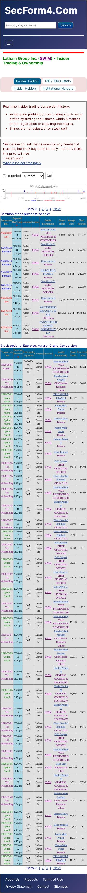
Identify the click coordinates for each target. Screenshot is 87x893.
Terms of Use (53, 879)
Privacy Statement (19, 886)
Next (57, 209)
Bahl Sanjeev (61, 461)
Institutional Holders (58, 88)
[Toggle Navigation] (9, 43)
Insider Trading (27, 81)
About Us (12, 879)
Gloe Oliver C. (48, 244)
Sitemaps (61, 886)
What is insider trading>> (22, 163)
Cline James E (48, 261)
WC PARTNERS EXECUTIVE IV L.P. (48, 311)
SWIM (45, 58)
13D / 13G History (58, 81)
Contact (43, 886)
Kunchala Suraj (48, 229)
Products (31, 879)
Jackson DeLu (61, 418)
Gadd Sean (61, 763)
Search (65, 25)
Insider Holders (25, 88)
